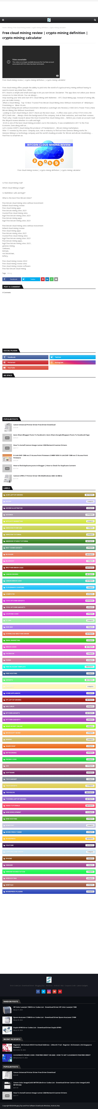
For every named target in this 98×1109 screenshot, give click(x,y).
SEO (47, 766)
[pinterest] (25, 362)
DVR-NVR (47, 627)
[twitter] (73, 357)
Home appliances (47, 693)
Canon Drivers (47, 574)
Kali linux (47, 706)
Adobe (47, 501)
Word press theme (47, 832)
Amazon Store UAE (47, 528)
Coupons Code (47, 614)
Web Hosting (47, 819)
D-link (47, 620)
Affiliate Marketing (47, 521)
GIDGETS (47, 680)
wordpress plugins (47, 891)
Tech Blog (47, 792)
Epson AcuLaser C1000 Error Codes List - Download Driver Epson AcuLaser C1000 (44, 1017)
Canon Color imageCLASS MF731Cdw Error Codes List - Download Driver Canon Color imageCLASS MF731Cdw (51, 1083)
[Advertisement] (49, 9)
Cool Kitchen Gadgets (47, 607)
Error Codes (47, 647)
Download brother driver (47, 634)
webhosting (47, 878)
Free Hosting (47, 673)
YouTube (47, 845)
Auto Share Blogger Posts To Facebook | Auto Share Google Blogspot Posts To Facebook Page (51, 435)
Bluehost (47, 561)
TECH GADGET (47, 779)
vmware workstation (47, 872)
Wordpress (47, 839)
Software (47, 772)
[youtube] (25, 368)
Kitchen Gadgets (47, 720)
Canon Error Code (47, 581)
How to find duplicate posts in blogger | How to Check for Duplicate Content (44, 465)
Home (4, 28)
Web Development (47, 812)
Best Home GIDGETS (47, 548)
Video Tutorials (47, 806)
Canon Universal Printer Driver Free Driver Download (34, 425)
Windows (47, 825)
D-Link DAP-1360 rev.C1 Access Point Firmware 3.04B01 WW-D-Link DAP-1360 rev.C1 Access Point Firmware (50, 456)
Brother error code (47, 568)
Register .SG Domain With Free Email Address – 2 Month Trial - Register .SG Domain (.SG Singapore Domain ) (52, 1046)
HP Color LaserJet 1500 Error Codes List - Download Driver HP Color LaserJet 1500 (44, 1007)
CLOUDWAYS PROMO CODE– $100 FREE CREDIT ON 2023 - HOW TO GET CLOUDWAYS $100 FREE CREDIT (52, 1055)
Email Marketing (47, 640)
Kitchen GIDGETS (47, 713)
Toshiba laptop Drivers (47, 799)
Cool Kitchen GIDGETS (47, 601)
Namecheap (47, 746)
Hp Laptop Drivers (47, 700)
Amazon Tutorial (47, 534)
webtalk (47, 885)
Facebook (47, 653)
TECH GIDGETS (47, 786)
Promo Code (47, 759)
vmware (47, 865)
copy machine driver (47, 852)
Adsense (47, 515)
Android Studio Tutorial (47, 541)
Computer (47, 594)
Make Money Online (47, 726)
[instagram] (73, 362)
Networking (47, 753)
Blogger (47, 554)
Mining (10, 28)
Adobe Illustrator (47, 508)
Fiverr (47, 660)
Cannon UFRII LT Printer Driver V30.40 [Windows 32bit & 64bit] (37, 476)
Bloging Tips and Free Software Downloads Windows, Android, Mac (37, 1106)
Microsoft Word (47, 733)
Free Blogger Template (47, 667)
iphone (47, 858)
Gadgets (47, 687)
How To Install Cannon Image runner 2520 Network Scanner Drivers (40, 445)
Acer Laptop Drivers (47, 495)
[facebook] (25, 357)
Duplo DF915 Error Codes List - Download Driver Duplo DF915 (37, 1027)
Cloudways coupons (47, 587)
